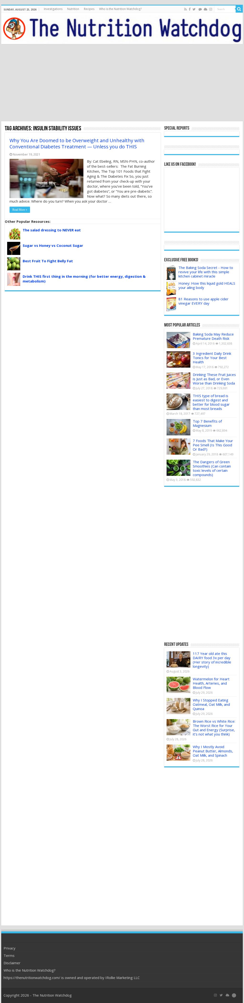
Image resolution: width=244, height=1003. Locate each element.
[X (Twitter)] (221, 995)
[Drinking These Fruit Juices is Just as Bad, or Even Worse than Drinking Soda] (178, 380)
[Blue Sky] (205, 9)
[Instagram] (211, 9)
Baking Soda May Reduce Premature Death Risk (213, 336)
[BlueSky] (227, 995)
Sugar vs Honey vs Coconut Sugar (53, 245)
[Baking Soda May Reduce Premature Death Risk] (178, 340)
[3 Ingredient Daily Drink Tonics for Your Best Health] (178, 359)
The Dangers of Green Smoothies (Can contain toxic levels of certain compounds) (212, 468)
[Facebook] (189, 9)
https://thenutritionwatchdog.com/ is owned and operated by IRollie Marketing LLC (72, 977)
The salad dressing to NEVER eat (52, 230)
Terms (9, 955)
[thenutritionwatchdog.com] (122, 28)
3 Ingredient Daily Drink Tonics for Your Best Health (212, 357)
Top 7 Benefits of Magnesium (207, 423)
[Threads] (200, 9)
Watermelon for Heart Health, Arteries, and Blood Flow (211, 683)
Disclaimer (12, 962)
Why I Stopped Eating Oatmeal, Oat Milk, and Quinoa (211, 704)
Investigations (53, 9)
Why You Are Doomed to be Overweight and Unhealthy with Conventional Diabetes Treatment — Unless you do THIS (77, 143)
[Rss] (185, 9)
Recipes (89, 9)
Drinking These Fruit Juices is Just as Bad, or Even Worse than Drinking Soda (214, 378)
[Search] (239, 9)
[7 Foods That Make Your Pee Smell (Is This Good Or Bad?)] (178, 446)
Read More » (19, 209)
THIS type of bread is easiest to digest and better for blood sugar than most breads (211, 402)
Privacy (9, 948)
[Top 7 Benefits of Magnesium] (178, 427)
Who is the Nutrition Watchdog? (120, 9)
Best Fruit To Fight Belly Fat (48, 260)
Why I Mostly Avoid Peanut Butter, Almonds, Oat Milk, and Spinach (213, 751)
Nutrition (73, 9)
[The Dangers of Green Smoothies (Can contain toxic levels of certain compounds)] (178, 468)
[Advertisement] (122, 83)
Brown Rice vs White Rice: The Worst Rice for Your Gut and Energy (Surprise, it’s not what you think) (214, 727)
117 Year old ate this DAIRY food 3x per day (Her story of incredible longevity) (212, 660)
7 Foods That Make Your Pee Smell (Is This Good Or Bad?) (213, 445)
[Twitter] (194, 9)
